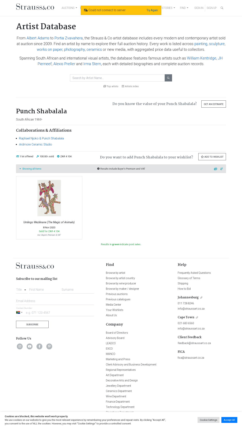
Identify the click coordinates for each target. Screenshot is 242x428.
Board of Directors (117, 332)
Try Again (152, 10)
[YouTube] (29, 346)
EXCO (109, 348)
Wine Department (116, 396)
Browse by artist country (120, 278)
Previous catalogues (118, 299)
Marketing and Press (118, 359)
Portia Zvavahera (68, 38)
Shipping (183, 283)
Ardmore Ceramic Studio (35, 144)
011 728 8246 (186, 303)
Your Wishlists (114, 309)
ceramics (94, 49)
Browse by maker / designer (122, 288)
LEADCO (111, 343)
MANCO (110, 353)
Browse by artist (115, 272)
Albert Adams (37, 38)
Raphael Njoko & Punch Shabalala (41, 138)
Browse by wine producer (121, 283)
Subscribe (32, 324)
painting (200, 43)
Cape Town (186, 317)
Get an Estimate (213, 104)
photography (74, 49)
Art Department (115, 375)
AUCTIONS (68, 7)
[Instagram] (20, 346)
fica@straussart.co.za (191, 357)
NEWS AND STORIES (160, 7)
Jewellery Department (118, 385)
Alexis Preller (64, 64)
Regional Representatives (121, 369)
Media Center (113, 304)
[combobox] (22, 288)
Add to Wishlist (213, 156)
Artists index (132, 86)
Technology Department (120, 406)
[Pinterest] (49, 346)
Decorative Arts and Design (122, 380)
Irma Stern (92, 64)
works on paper (49, 49)
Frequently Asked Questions (194, 272)
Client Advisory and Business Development (131, 364)
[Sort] (221, 169)
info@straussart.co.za (191, 308)
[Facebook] (39, 346)
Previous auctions (117, 294)
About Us (111, 315)
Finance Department (118, 401)
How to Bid (184, 288)
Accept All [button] (229, 420)
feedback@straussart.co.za (194, 343)
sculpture (217, 43)
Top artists (112, 86)
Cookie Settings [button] (208, 420)
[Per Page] (215, 169)
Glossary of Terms (189, 278)
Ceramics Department (119, 391)
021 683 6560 (186, 323)
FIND (183, 7)
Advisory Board (115, 338)
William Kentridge (201, 58)
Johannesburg (188, 297)
